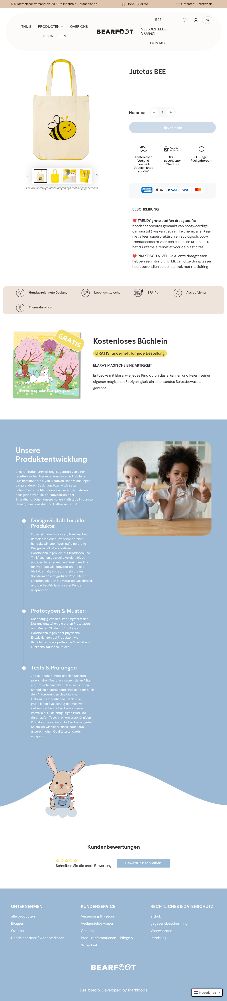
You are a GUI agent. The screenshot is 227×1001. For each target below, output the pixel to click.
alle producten (23, 916)
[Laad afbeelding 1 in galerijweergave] (40, 176)
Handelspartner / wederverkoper (37, 937)
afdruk (156, 916)
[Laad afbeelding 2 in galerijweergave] (55, 176)
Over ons (18, 930)
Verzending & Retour (97, 916)
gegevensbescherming (169, 923)
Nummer (137, 112)
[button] (184, 20)
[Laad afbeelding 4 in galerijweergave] (84, 176)
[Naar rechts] (97, 176)
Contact (87, 930)
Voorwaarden (161, 930)
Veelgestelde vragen (97, 923)
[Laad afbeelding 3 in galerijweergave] (69, 176)
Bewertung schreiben (143, 863)
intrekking (158, 937)
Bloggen (17, 923)
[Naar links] (27, 176)
